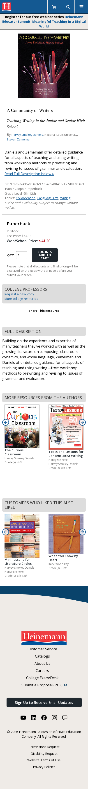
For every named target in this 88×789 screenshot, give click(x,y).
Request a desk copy (19, 294)
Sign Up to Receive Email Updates (44, 702)
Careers (42, 670)
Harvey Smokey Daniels (27, 135)
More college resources (21, 298)
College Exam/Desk (42, 677)
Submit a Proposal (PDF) (42, 685)
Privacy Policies (44, 767)
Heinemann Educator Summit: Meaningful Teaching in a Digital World (44, 21)
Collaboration (25, 198)
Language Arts (47, 198)
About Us (42, 663)
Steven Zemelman (19, 139)
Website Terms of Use (44, 760)
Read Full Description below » (29, 173)
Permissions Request (44, 747)
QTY (10, 255)
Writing (65, 198)
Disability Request (44, 753)
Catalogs (42, 656)
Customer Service (42, 649)
